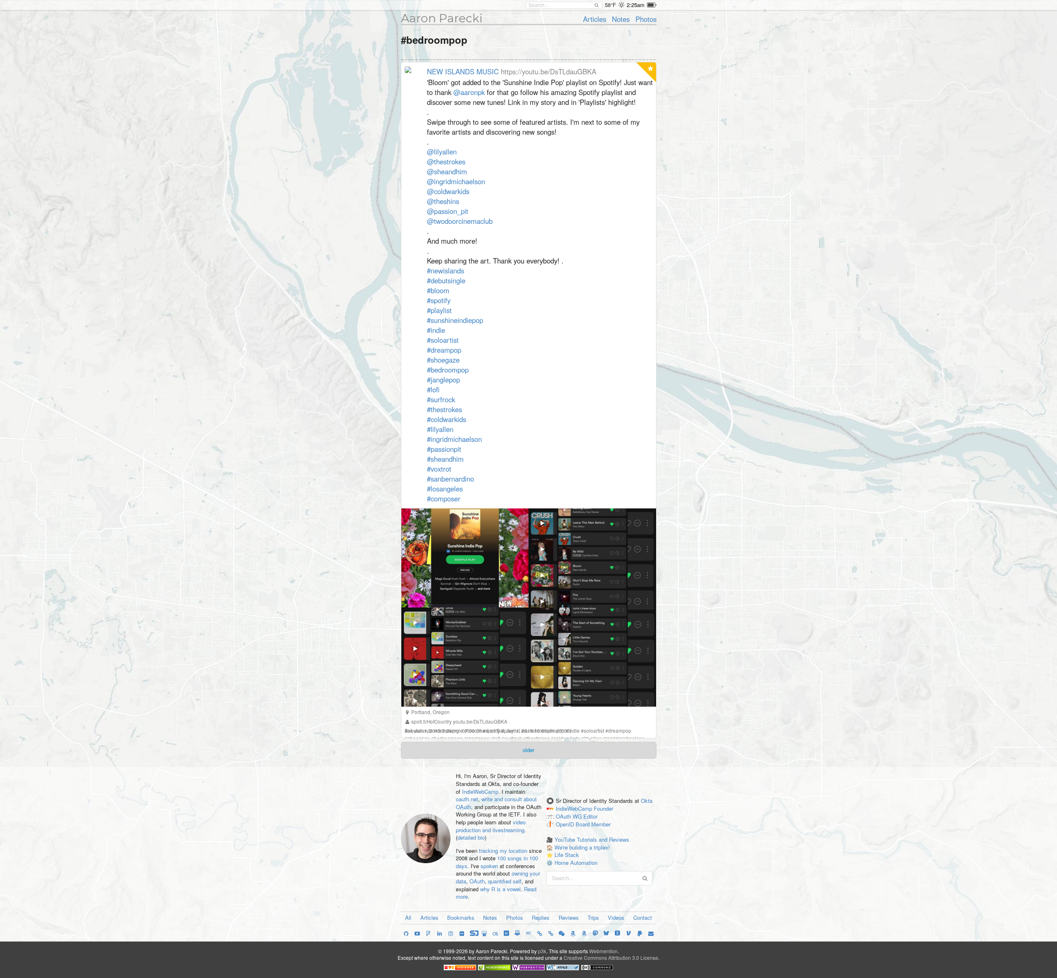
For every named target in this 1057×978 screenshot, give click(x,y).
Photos (645, 19)
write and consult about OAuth (496, 803)
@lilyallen (442, 152)
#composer (443, 498)
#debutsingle (446, 280)
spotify (493, 730)
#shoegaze (443, 360)
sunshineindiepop (544, 730)
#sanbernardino (450, 479)
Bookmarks (460, 917)
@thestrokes (446, 161)
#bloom (438, 290)
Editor (590, 816)
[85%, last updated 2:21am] (651, 4)
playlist (512, 730)
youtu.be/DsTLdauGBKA (480, 721)
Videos (616, 917)
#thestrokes (444, 409)
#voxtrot (439, 469)
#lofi (433, 389)
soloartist (594, 730)
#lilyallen (440, 429)
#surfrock (441, 399)
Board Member (593, 824)
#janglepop (443, 380)
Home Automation (576, 862)
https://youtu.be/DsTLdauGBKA (548, 71)
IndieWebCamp (480, 791)
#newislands (445, 270)
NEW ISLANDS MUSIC (463, 71)
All (408, 917)
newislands (420, 730)
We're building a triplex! (582, 847)
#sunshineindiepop (455, 320)
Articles (594, 19)
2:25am (636, 5)
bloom (474, 730)
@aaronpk (469, 92)
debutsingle (450, 730)
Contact (642, 917)
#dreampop (444, 350)
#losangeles (445, 489)
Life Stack (567, 855)
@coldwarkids (448, 191)
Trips (593, 917)
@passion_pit (447, 211)
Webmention (603, 950)
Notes (621, 19)
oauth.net (467, 799)
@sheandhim (447, 171)
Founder (603, 808)
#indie (436, 330)
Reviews (569, 917)
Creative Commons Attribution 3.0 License (611, 957)
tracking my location (503, 851)
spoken (489, 866)
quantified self (504, 881)
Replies (541, 917)
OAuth (477, 881)
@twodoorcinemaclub (460, 221)
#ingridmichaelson (454, 439)
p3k (542, 950)
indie (574, 730)
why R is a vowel (500, 889)
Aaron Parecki (442, 18)
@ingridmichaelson (456, 181)
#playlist (439, 310)
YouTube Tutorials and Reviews (592, 839)
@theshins (443, 201)
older (528, 750)
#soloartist (443, 340)
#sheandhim (445, 459)
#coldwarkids (446, 419)
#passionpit (444, 449)
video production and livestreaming (491, 826)
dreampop (619, 730)
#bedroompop (448, 370)
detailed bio (471, 837)
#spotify (438, 300)
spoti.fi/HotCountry (431, 721)
